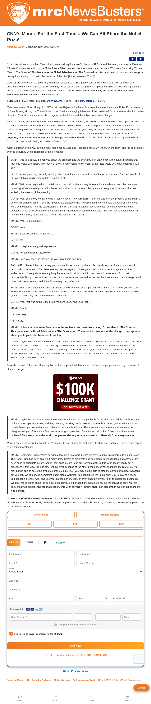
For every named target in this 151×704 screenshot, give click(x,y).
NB (27, 680)
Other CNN (119, 680)
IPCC (108, 680)
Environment (134, 680)
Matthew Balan (15, 46)
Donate (141, 687)
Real (32, 101)
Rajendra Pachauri (41, 680)
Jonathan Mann (15, 680)
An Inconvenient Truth (84, 680)
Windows (56, 101)
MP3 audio (86, 101)
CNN (100, 680)
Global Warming (61, 680)
